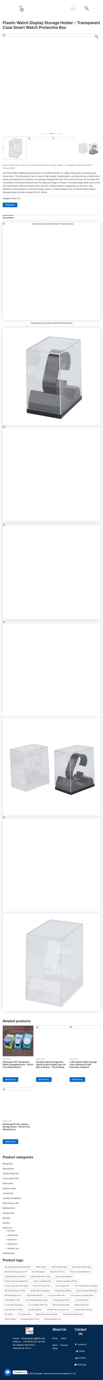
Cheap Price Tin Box (57, 1272)
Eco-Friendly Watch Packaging (86, 1286)
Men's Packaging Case (61, 1305)
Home (5, 165)
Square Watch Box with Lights (47, 1314)
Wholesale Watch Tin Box (30, 1319)
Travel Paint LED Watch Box (73, 1314)
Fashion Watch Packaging (39, 1291)
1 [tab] (43, 134)
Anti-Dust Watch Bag (59, 1267)
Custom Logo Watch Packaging (16, 1286)
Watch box (7, 1228)
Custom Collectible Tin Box (40, 1276)
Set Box (6, 1223)
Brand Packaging (38, 1272)
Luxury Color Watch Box (56, 1295)
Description (8, 217)
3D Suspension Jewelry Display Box (18, 1267)
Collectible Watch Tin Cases (15, 1276)
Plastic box (12, 1244)
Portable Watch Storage (83, 1310)
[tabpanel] (51, 82)
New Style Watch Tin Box (14, 1310)
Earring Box (8, 1183)
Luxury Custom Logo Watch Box (82, 1295)
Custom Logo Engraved (64, 1276)
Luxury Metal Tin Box (12, 1300)
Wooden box (13, 1248)
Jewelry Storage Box (12, 1198)
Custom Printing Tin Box (41, 1286)
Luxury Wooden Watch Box (38, 1305)
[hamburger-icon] (73, 9)
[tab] (8, 217)
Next (99, 147)
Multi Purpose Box (11, 1203)
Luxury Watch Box (81, 1300)
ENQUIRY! (10, 205)
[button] (7, 1372)
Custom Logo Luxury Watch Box (16, 1281)
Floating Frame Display (62, 1291)
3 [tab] (51, 134)
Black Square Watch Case (81, 1267)
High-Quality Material (34, 1295)
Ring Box (7, 1218)
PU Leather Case (24, 1314)
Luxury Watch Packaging (14, 1305)
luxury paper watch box (61, 1300)
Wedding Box (9, 1253)
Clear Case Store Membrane (80, 1272)
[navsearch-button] (86, 8)
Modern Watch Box (82, 1305)
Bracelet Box (8, 1168)
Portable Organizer (35, 1310)
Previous (3, 147)
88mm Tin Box (41, 1267)
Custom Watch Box (62, 1286)
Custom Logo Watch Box (42, 1281)
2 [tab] (47, 134)
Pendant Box (8, 1213)
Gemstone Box (9, 1188)
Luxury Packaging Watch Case (36, 1300)
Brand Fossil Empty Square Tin (16, 1272)
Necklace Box (9, 1208)
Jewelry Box (8, 1193)
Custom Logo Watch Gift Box (67, 1281)
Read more (10, 1079)
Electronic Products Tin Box (15, 1291)
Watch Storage (10, 1319)
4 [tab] (55, 134)
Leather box (12, 1235)
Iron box (11, 1231)
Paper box (12, 1239)
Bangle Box (8, 1163)
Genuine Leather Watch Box (86, 1291)
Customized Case (11, 1178)
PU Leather (9, 1314)
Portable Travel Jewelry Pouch (58, 1310)
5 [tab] (59, 134)
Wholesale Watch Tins (53, 1319)
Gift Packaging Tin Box (13, 1295)
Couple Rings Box (11, 1173)
